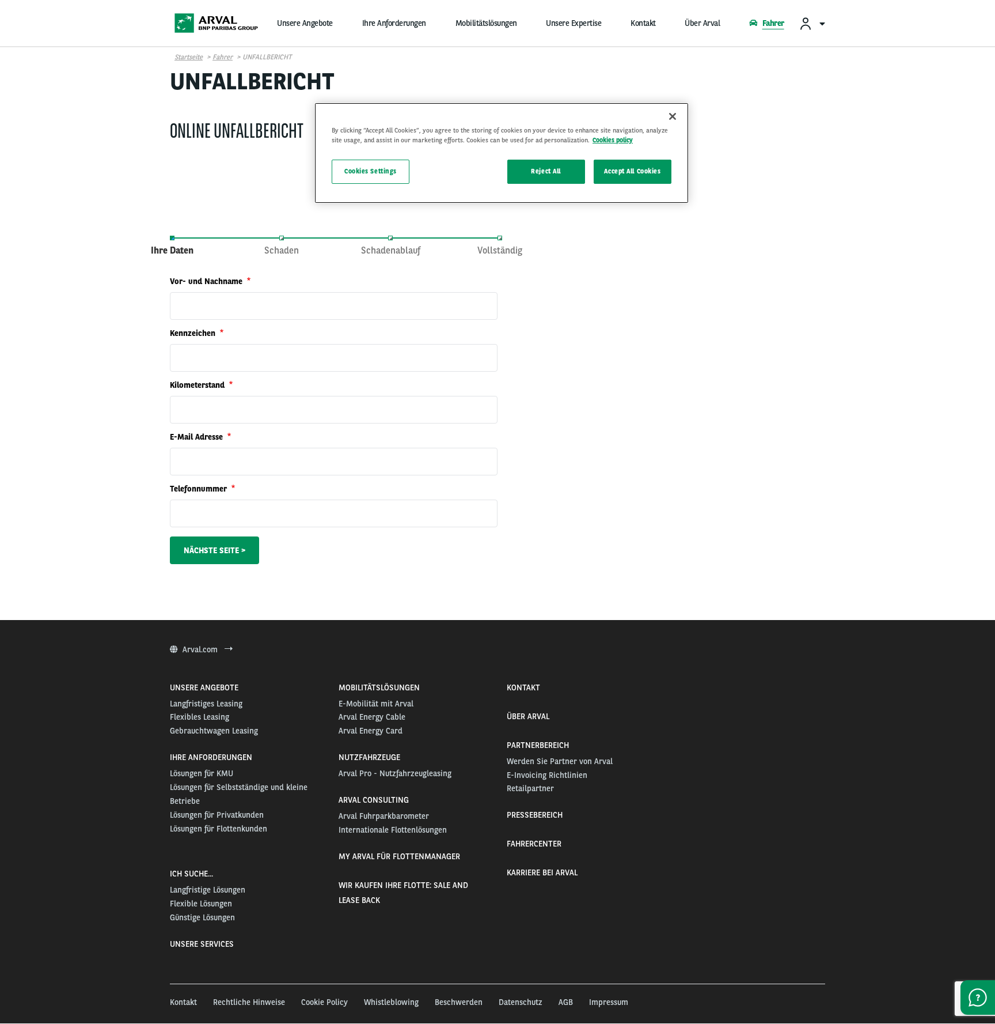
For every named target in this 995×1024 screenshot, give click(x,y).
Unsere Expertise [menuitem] (573, 23)
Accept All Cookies (632, 171)
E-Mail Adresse (197, 437)
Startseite (188, 57)
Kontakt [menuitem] (643, 23)
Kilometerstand (198, 385)
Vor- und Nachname (207, 281)
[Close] (672, 116)
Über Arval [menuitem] (702, 23)
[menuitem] (812, 23)
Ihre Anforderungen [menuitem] (394, 23)
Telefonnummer (199, 489)
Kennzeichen (194, 333)
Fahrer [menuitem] (773, 23)
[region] (501, 153)
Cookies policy (613, 140)
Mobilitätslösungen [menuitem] (486, 23)
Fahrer (222, 57)
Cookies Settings (370, 171)
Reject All (546, 171)
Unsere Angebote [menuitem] (305, 23)
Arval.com (201, 649)
